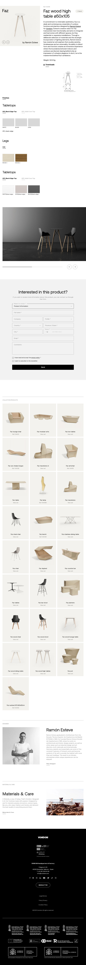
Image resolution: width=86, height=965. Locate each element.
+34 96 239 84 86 (43, 871)
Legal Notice (43, 896)
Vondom (49, 28)
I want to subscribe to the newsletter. (26, 361)
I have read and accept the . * (28, 357)
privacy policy (35, 357)
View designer (51, 763)
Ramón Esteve (75, 26)
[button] (4, 42)
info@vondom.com (43, 873)
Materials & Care (8, 812)
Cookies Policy (43, 904)
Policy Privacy (43, 900)
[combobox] (43, 306)
